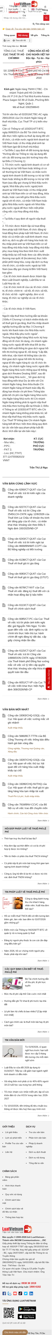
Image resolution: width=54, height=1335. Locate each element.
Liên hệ (8, 1152)
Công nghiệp (14, 748)
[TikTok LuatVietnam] (20, 1294)
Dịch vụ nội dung (37, 1157)
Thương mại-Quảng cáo (32, 748)
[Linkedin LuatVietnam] (31, 1294)
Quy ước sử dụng (13, 1194)
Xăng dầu (12, 751)
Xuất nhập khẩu (15, 728)
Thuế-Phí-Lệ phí (15, 796)
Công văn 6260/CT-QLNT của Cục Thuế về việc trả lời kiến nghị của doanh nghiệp (27, 493)
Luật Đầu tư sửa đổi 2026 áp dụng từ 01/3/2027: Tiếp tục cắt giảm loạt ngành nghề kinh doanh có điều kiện (26, 1071)
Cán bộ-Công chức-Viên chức (34, 813)
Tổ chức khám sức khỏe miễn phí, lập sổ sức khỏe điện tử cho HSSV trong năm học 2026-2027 (26, 1095)
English (38, 9)
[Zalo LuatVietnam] (9, 1294)
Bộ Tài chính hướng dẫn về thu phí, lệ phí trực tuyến (37, 982)
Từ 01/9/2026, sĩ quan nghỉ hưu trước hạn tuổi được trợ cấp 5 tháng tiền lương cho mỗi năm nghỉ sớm (36, 1054)
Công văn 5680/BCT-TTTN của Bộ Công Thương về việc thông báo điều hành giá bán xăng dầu (28, 740)
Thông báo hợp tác (14, 1217)
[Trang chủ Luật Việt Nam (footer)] (25, 1229)
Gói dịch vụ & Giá (24, 9)
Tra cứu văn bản (36, 1132)
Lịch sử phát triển (13, 1138)
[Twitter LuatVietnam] (26, 1294)
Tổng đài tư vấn (36, 1163)
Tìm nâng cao (42, 24)
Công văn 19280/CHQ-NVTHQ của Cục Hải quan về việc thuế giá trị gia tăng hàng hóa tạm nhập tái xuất (28, 788)
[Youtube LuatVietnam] (15, 1294)
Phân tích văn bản (37, 1138)
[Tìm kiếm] (46, 18)
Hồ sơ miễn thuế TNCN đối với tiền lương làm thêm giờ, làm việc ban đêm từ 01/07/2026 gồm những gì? (26, 919)
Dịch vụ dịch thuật (37, 1152)
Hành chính (13, 813)
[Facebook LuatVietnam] (4, 1294)
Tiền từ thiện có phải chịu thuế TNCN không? (26, 856)
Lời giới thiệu (11, 1132)
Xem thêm (43, 699)
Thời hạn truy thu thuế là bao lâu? (20, 838)
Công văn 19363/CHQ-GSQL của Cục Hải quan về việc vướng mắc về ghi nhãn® (28, 719)
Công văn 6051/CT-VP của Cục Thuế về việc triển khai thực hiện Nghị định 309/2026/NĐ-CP (28, 686)
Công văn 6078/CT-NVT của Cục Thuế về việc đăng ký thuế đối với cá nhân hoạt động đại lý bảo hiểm (28, 591)
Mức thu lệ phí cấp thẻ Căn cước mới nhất (25, 994)
